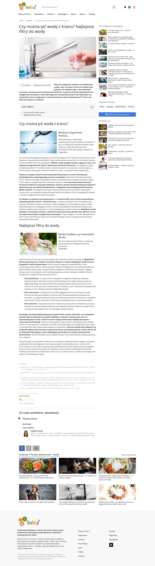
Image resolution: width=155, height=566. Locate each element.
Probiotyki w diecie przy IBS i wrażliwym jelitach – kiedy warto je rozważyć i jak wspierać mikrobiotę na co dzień (121, 72)
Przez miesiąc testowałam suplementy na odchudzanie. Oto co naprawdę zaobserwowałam (121, 86)
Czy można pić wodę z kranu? (34, 112)
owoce (102, 107)
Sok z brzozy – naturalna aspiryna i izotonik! (120, 146)
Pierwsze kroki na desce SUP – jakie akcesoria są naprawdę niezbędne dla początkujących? (121, 58)
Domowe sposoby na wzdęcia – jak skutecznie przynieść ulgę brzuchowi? (121, 64)
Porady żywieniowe (40, 454)
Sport (73, 14)
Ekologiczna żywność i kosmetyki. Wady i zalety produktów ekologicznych (122, 133)
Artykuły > (24, 454)
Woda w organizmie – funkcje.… (71, 134)
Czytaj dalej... (63, 152)
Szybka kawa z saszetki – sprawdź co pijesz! (121, 152)
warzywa (110, 107)
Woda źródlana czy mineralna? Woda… (76, 235)
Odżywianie (38, 14)
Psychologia (62, 14)
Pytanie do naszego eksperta (118, 114)
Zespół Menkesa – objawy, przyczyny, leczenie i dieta (121, 166)
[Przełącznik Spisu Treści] (91, 107)
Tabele (81, 14)
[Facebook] (129, 7)
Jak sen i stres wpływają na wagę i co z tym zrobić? (121, 51)
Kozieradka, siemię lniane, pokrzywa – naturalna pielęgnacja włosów (121, 139)
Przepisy (92, 14)
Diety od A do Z (24, 14)
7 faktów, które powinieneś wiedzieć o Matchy (121, 126)
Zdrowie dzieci (121, 107)
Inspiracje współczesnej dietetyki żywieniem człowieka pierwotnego (120, 159)
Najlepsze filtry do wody (32, 115)
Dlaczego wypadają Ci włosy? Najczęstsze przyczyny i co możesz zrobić (120, 94)
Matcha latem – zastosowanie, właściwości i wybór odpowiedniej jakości (120, 80)
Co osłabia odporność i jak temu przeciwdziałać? (119, 31)
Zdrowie (50, 14)
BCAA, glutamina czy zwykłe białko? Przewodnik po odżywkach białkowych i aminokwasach (121, 39)
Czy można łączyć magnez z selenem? (121, 44)
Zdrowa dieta (131, 455)
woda (56, 454)
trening (131, 107)
